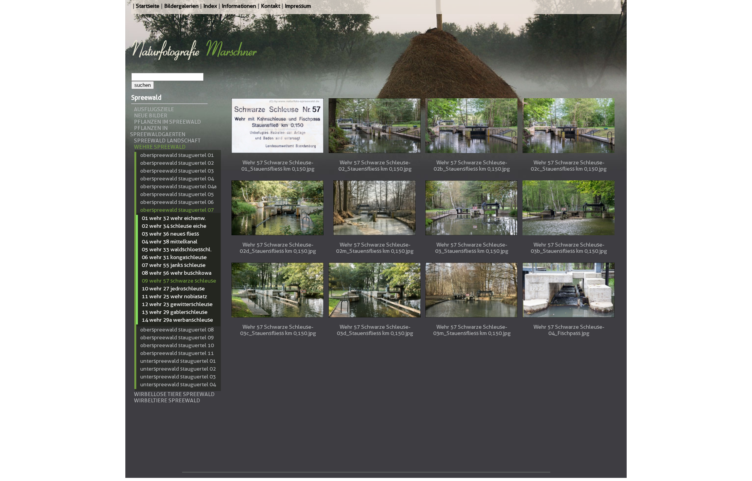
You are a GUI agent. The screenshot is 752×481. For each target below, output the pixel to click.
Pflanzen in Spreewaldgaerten (157, 131)
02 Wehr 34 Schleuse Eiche (174, 226)
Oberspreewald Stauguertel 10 (177, 345)
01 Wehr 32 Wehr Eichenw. (174, 218)
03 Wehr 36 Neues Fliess (170, 234)
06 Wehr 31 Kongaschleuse (174, 257)
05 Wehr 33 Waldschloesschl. (177, 249)
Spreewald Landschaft (167, 140)
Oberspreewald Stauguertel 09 (177, 337)
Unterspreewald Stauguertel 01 (178, 361)
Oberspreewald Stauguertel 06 (177, 202)
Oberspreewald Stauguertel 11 (177, 353)
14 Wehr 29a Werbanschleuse (177, 320)
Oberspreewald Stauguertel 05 (177, 194)
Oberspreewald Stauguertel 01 (177, 155)
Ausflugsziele (154, 109)
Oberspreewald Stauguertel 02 (177, 163)
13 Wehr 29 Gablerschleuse (175, 312)
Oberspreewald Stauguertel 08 (177, 329)
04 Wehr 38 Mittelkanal (169, 241)
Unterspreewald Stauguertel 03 (178, 376)
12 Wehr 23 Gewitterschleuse (177, 304)
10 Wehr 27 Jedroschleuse (173, 288)
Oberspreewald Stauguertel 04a (178, 186)
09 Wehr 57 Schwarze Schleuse (179, 280)
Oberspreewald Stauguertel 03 (177, 171)
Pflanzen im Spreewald (167, 122)
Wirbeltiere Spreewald (167, 400)
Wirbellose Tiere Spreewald (174, 394)
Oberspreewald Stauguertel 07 (177, 210)
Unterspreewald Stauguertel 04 (178, 384)
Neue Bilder (150, 115)
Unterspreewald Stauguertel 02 (178, 369)
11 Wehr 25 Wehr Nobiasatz (174, 296)
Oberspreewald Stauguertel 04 (177, 178)
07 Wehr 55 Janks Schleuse (174, 265)
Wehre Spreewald (160, 147)
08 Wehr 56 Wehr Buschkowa (177, 273)
